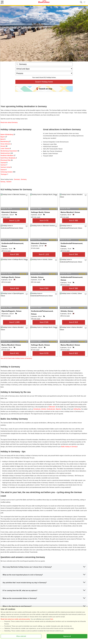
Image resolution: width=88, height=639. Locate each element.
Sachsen (4, 165)
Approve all (67, 636)
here (51, 619)
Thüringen (4, 174)
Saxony (3, 169)
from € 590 (73, 288)
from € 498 (73, 221)
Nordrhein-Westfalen (8, 155)
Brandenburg (6, 141)
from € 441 (14, 353)
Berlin (3, 139)
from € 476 (44, 221)
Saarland (4, 162)
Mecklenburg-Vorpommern (10, 151)
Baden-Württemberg (8, 134)
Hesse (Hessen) (6, 144)
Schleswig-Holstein (8, 172)
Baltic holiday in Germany (69, 446)
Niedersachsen (7, 153)
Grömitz (43, 409)
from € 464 (14, 288)
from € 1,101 (44, 254)
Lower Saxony (6, 148)
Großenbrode (51, 409)
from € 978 (44, 353)
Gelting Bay (77, 409)
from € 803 (73, 353)
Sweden (8, 182)
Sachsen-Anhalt (6, 167)
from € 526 (44, 322)
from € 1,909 (14, 322)
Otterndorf (52, 407)
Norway (3, 182)
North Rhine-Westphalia (9, 158)
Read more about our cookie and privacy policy (15, 619)
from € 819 (73, 322)
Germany (23, 179)
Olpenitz (58, 409)
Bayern (4, 137)
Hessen (4, 146)
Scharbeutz (36, 409)
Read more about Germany (9, 122)
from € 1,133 (14, 221)
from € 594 (73, 254)
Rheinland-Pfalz (7, 160)
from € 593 (44, 288)
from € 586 (14, 254)
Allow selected (21, 636)
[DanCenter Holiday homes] (44, 2)
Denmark (17, 179)
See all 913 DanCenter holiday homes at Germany (16, 358)
